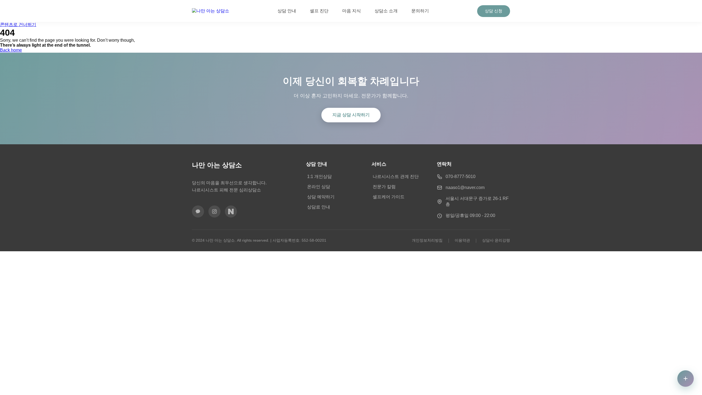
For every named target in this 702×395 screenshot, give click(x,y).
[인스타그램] (214, 211)
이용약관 (462, 240)
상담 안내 (287, 11)
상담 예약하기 (321, 196)
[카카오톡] (198, 211)
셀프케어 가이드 (388, 196)
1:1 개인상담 (319, 176)
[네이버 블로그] (231, 211)
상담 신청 (493, 11)
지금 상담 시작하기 (351, 114)
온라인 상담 (318, 186)
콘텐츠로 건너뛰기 (18, 24)
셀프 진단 (319, 11)
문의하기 (420, 11)
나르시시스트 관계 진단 (396, 176)
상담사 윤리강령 (496, 240)
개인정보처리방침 (427, 240)
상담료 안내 (318, 207)
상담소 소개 (386, 11)
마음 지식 (351, 11)
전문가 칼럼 (384, 186)
